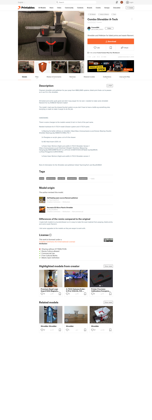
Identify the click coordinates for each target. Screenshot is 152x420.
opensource (51, 178)
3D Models (93, 14)
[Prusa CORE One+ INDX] (110, 66)
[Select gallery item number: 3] (50, 285)
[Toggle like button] (42, 294)
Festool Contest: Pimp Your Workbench (108, 52)
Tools (114, 14)
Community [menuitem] (69, 8)
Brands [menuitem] (89, 8)
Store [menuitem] (51, 8)
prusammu (83, 178)
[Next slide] (82, 67)
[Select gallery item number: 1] (47, 285)
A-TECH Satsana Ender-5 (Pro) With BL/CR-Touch (76, 290)
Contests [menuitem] (80, 8)
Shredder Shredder (49, 326)
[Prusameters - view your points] (121, 2)
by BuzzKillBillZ (52, 209)
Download (112, 41)
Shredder (70, 326)
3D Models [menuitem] (42, 8)
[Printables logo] (26, 8)
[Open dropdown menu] (132, 19)
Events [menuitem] (98, 8)
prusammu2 (72, 178)
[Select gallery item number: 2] (49, 285)
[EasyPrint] (116, 2)
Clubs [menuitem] (59, 8)
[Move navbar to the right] (122, 8)
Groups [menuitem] (107, 8)
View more (108, 266)
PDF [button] (110, 86)
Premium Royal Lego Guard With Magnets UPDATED (49, 290)
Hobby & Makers (104, 14)
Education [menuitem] (116, 8)
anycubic (61, 178)
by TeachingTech (53, 200)
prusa (42, 178)
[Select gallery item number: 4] (52, 285)
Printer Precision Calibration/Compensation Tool (101, 290)
